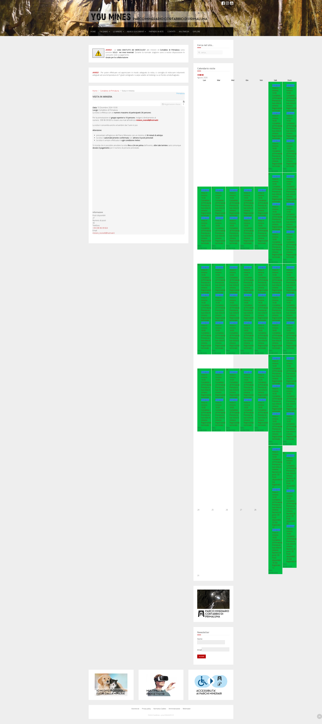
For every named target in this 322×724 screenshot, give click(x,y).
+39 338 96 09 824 (100, 228)
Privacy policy (146, 709)
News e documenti (135, 31)
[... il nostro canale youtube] (231, 3)
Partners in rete (156, 31)
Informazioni (98, 212)
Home (93, 31)
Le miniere (117, 31)
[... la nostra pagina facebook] (223, 3)
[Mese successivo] (203, 75)
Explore (196, 31)
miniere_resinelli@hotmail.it (147, 120)
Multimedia (184, 31)
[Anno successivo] (201, 75)
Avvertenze (135, 709)
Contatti (171, 31)
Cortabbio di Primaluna (109, 91)
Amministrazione (174, 709)
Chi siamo (103, 31)
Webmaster (187, 709)
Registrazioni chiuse (172, 104)
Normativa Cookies (159, 709)
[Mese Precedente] (199, 75)
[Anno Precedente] (198, 75)
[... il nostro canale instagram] (227, 3)
